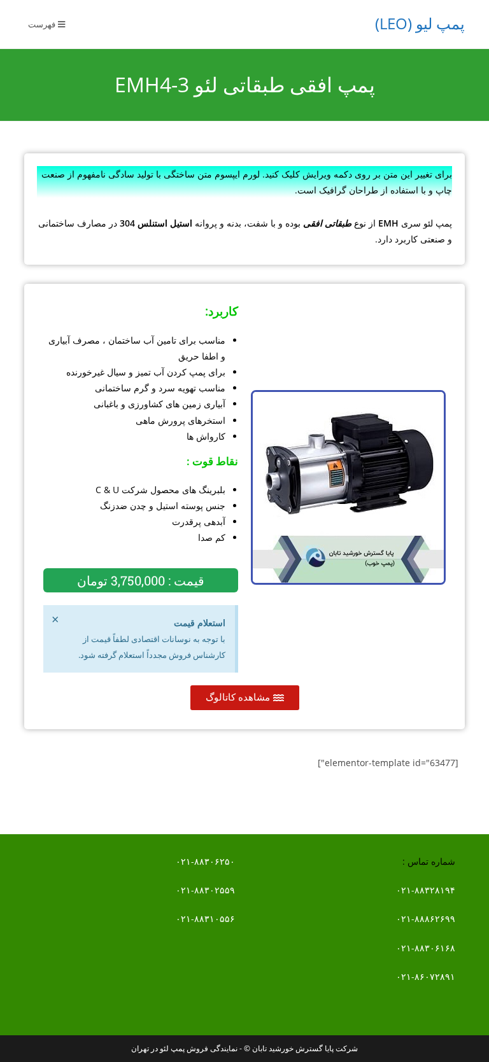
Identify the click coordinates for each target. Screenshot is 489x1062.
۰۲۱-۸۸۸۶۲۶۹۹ (425, 918)
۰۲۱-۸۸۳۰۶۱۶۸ (425, 948)
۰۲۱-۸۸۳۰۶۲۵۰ (205, 861)
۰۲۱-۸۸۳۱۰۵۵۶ (205, 918)
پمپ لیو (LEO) (420, 23)
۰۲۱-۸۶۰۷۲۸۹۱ (425, 976)
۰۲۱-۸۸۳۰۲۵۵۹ (205, 890)
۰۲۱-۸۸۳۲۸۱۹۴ (425, 890)
